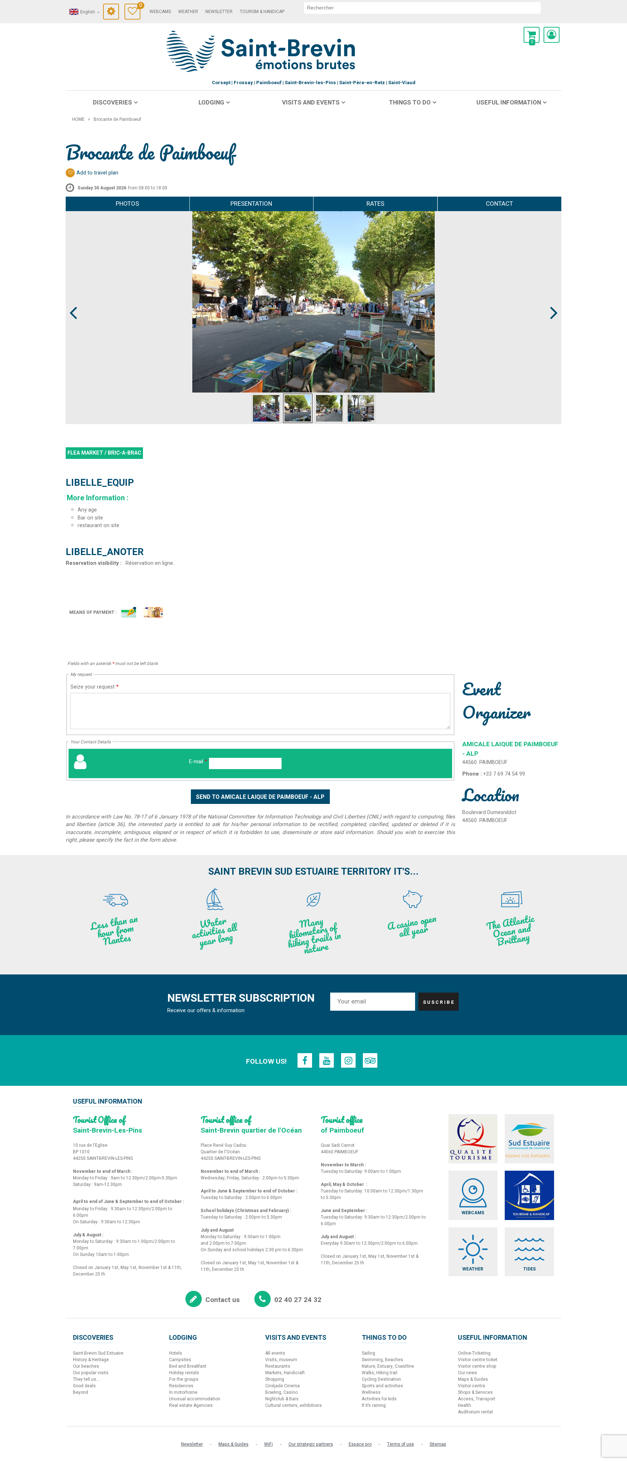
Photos (127, 203)
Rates (375, 203)
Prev (73, 299)
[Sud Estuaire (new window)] (529, 1138)
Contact (499, 203)
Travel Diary (139, 6)
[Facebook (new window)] (305, 1060)
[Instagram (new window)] (348, 1060)
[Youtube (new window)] (326, 1060)
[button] (531, 35)
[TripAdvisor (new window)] (370, 1060)
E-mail (198, 761)
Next (550, 299)
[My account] (551, 35)
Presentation (251, 203)
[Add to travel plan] (70, 172)
